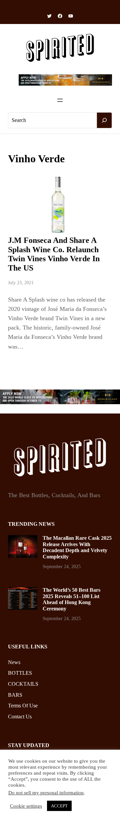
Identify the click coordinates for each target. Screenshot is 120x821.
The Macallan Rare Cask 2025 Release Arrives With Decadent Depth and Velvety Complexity (77, 547)
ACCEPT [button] (59, 805)
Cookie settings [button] (26, 806)
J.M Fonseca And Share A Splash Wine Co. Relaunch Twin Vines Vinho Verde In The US (54, 254)
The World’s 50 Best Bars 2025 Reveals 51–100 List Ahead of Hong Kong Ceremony (71, 599)
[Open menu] (60, 100)
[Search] (104, 120)
